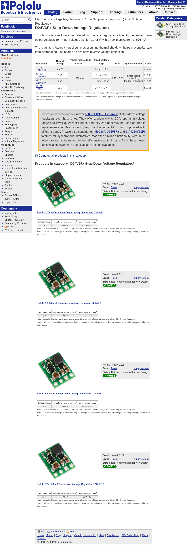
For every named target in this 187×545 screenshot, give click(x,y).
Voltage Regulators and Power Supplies (78, 19)
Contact (41, 538)
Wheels (8, 188)
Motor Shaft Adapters (16, 168)
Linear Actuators (13, 161)
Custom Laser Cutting (16, 41)
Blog (58, 535)
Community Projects (15, 223)
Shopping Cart (175, 2)
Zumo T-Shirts (12, 198)
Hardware (9, 158)
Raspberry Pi (11, 127)
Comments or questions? (14, 31)
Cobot (8, 73)
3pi (6, 67)
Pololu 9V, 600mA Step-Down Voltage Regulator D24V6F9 (69, 393)
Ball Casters (11, 148)
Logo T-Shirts (12, 202)
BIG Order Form (130, 535)
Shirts (4, 192)
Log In (140, 2)
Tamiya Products (13, 178)
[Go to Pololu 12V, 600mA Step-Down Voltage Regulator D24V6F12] (57, 461)
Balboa (8, 70)
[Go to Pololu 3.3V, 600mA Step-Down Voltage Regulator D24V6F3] (57, 189)
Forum (49, 535)
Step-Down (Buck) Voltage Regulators (176, 25)
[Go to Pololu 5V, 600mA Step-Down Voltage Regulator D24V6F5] (57, 280)
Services (7, 36)
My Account (151, 2)
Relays (8, 131)
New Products (9, 55)
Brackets (9, 151)
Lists (101, 535)
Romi (7, 77)
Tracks (8, 185)
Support (67, 535)
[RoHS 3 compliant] (110, 195)
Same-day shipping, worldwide (171, 8)
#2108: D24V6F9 (41, 81)
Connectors (11, 104)
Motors (8, 165)
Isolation (9, 111)
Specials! (6, 58)
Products (7, 50)
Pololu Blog (11, 216)
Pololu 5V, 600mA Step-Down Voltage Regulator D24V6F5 (69, 303)
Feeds (73, 531)
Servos (8, 171)
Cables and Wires (14, 97)
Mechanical (8, 144)
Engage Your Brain (14, 219)
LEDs (7, 114)
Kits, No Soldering (14, 87)
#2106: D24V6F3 (41, 69)
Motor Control (12, 117)
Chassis (9, 154)
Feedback (8, 26)
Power (8, 121)
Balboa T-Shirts (13, 195)
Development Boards (16, 107)
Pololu (114, 187)
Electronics (42, 19)
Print (43, 531)
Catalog (52, 12)
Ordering (114, 12)
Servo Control (12, 138)
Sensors (9, 134)
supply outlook (141, 187)
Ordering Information (85, 535)
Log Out (162, 2)
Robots (5, 63)
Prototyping (11, 124)
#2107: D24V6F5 (41, 75)
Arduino (9, 94)
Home (40, 535)
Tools (7, 182)
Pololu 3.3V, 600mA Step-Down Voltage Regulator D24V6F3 (70, 212)
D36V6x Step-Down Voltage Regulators (173, 34)
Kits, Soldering (12, 83)
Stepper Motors (13, 175)
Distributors (113, 535)
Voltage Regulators (14, 141)
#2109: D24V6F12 (41, 87)
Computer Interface (15, 100)
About (145, 535)
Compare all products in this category (63, 155)
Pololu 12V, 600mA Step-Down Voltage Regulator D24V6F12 (70, 484)
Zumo (8, 80)
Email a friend (58, 531)
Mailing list (10, 213)
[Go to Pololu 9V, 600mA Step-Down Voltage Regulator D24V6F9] (57, 370)
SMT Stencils (12, 44)
